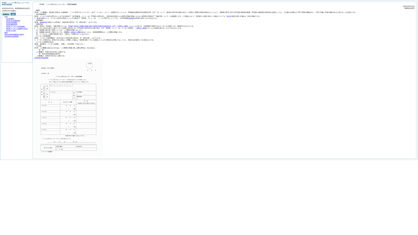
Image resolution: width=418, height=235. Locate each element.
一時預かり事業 (140, 28)
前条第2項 (43, 22)
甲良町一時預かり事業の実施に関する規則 (102, 26)
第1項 (229, 16)
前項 (38, 18)
